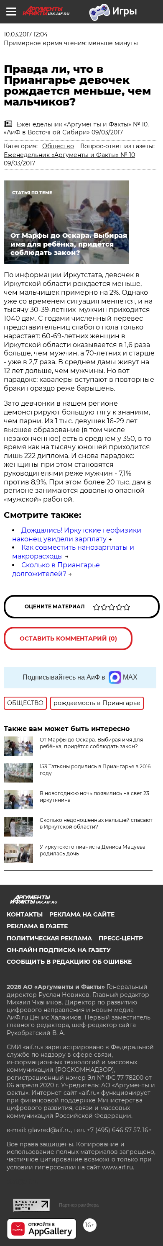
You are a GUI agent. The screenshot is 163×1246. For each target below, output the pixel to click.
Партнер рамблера (79, 1204)
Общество (58, 146)
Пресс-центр (121, 938)
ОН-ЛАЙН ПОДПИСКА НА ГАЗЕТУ (59, 950)
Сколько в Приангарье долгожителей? (56, 569)
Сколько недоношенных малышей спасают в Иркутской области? (96, 823)
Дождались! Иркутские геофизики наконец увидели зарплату (76, 534)
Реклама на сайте (82, 914)
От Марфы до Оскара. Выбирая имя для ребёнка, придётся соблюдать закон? (91, 742)
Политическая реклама (49, 938)
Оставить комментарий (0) (68, 638)
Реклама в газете (37, 926)
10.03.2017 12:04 (26, 34)
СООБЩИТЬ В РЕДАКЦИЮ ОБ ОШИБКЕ (69, 961)
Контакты (25, 914)
